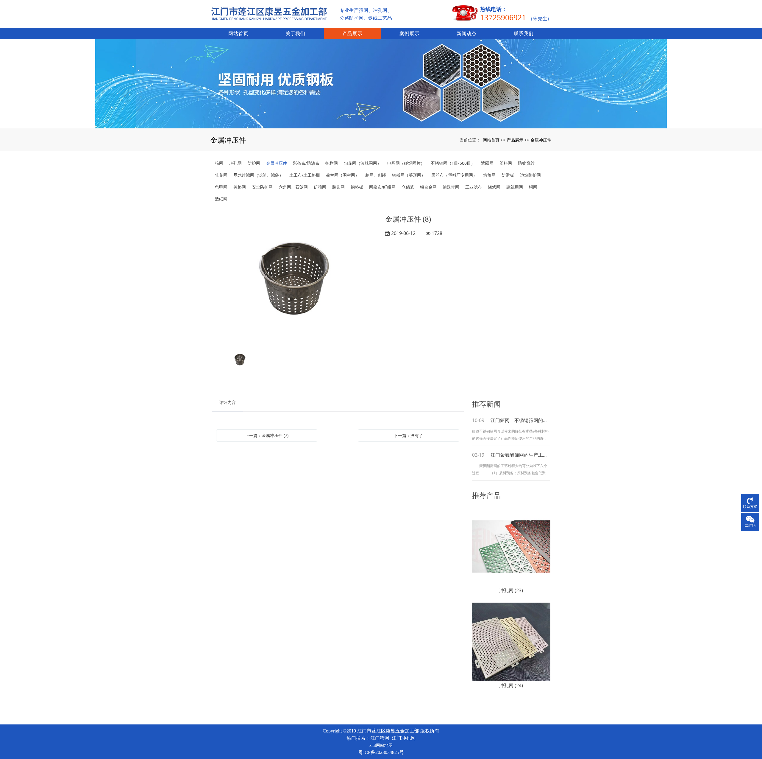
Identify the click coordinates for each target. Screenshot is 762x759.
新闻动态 (467, 33)
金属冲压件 (540, 140)
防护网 (254, 163)
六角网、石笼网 (293, 187)
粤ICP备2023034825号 (381, 752)
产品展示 (353, 33)
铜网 (533, 187)
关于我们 (295, 33)
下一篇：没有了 (408, 435)
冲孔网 (235, 163)
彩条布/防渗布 (306, 163)
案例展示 (409, 33)
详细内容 (227, 402)
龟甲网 (221, 187)
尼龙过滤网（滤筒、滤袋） (258, 175)
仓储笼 (408, 187)
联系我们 (524, 33)
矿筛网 (320, 187)
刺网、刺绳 (375, 175)
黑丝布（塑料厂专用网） (454, 175)
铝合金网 (428, 187)
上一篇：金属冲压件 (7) (266, 435)
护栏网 (331, 163)
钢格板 (357, 187)
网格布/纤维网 (382, 187)
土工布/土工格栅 (304, 175)
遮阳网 (487, 163)
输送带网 (451, 187)
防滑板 (508, 175)
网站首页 (238, 33)
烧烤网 (494, 187)
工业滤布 (473, 187)
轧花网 (221, 175)
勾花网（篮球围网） (362, 163)
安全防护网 (262, 187)
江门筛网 (379, 738)
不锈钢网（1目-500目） (453, 163)
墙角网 (489, 175)
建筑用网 (514, 187)
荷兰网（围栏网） (342, 175)
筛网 (219, 163)
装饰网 (338, 187)
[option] (294, 278)
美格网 (239, 187)
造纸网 (221, 199)
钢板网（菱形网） (408, 175)
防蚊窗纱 (526, 163)
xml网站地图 (381, 745)
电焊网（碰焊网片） (406, 163)
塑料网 (505, 163)
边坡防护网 (530, 175)
